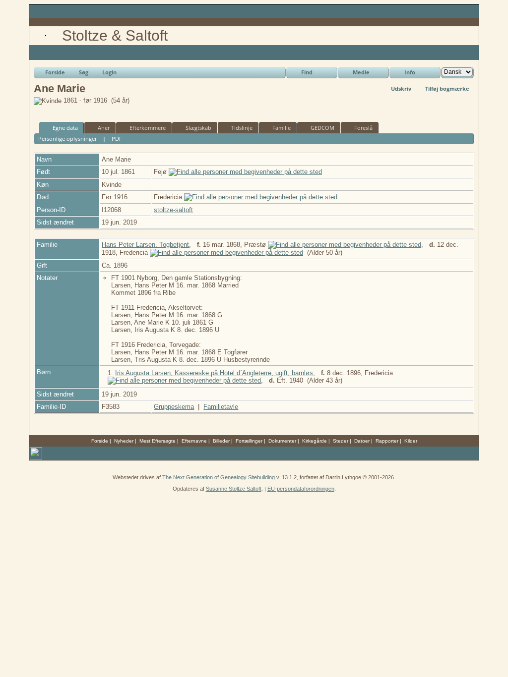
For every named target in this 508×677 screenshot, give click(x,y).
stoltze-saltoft (173, 210)
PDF (117, 138)
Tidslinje (242, 127)
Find (307, 72)
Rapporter (387, 441)
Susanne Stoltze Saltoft (233, 489)
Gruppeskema (174, 406)
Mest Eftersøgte (157, 441)
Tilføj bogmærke (447, 88)
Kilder (410, 441)
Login (109, 72)
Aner (104, 127)
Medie (361, 72)
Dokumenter (282, 441)
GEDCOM (322, 127)
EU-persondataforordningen (300, 489)
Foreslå (363, 127)
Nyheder (123, 441)
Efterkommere (147, 127)
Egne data (65, 127)
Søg (83, 72)
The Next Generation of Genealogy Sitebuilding (218, 477)
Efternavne (194, 441)
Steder (340, 441)
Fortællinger (249, 441)
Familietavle (220, 406)
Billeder (221, 441)
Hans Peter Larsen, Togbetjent (145, 244)
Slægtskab (198, 127)
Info (409, 72)
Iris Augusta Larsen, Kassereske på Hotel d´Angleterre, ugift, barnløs (214, 373)
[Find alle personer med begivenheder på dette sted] (245, 171)
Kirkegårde (314, 441)
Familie (281, 127)
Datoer (362, 441)
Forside (55, 72)
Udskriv (401, 88)
